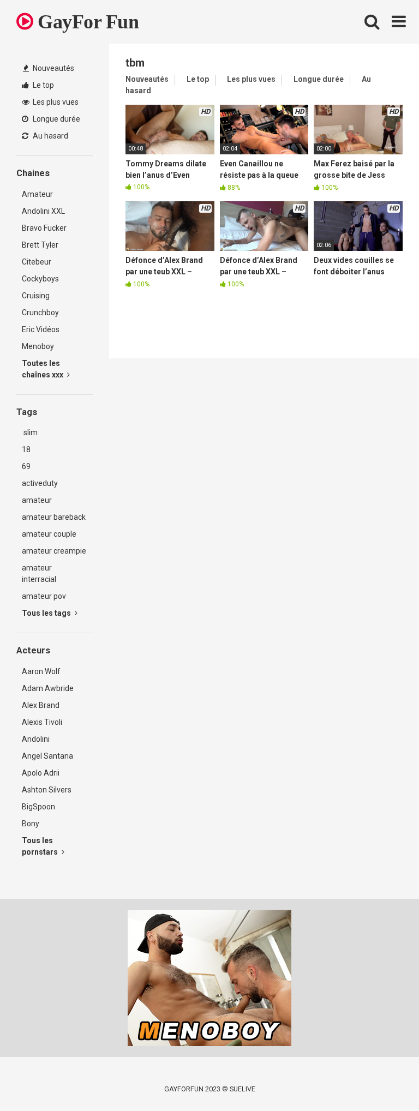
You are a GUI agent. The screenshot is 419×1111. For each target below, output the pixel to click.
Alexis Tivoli (42, 722)
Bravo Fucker (44, 228)
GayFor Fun (86, 22)
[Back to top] (382, 1078)
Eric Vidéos (40, 329)
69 (26, 466)
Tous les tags (47, 613)
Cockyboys (40, 278)
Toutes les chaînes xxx (43, 369)
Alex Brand (40, 705)
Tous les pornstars (40, 846)
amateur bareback (54, 517)
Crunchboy (40, 312)
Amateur (37, 194)
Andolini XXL (43, 211)
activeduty (40, 483)
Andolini (36, 739)
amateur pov (44, 596)
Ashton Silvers (46, 789)
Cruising (36, 295)
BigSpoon (38, 806)
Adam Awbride (48, 688)
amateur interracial (39, 573)
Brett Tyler (40, 245)
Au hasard (49, 135)
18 (26, 449)
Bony (30, 823)
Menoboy (38, 346)
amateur (37, 500)
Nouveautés (52, 68)
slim (30, 432)
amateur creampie (54, 551)
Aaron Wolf (41, 671)
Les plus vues (55, 102)
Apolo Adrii (40, 772)
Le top (42, 85)
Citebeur (36, 261)
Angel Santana (47, 756)
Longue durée (55, 119)
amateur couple (49, 534)
